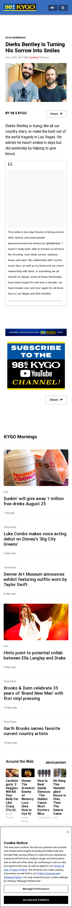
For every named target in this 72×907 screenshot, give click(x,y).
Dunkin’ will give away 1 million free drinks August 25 (34, 501)
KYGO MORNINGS (15, 37)
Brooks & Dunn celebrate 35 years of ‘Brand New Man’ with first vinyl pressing (33, 693)
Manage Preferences (36, 888)
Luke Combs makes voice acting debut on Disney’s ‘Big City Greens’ (35, 539)
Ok (67, 831)
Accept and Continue (36, 899)
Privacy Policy (18, 869)
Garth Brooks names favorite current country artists (32, 731)
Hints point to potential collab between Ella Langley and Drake (34, 655)
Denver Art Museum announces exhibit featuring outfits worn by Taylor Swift (35, 579)
